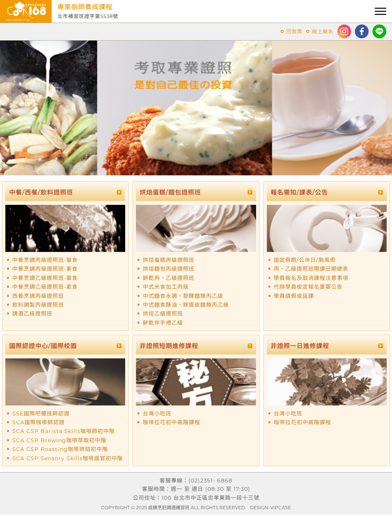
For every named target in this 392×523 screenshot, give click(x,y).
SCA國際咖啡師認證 (38, 422)
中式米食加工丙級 (166, 286)
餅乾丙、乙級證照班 (168, 278)
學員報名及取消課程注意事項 (311, 278)
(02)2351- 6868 (210, 480)
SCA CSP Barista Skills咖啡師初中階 (63, 431)
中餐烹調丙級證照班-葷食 (45, 260)
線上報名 (322, 31)
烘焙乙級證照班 (163, 313)
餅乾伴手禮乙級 (163, 322)
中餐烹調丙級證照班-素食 (45, 268)
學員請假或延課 (294, 296)
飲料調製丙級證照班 (38, 304)
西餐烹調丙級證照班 (38, 296)
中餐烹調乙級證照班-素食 (45, 286)
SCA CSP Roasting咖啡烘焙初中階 (60, 449)
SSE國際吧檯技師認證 (41, 413)
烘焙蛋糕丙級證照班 (168, 260)
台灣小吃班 (157, 413)
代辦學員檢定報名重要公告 (308, 286)
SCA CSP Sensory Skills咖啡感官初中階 (67, 458)
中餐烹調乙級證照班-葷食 (45, 278)
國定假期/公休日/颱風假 (305, 260)
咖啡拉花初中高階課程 (171, 422)
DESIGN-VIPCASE (270, 507)
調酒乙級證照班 (32, 313)
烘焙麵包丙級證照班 (168, 268)
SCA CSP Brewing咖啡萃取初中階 (59, 440)
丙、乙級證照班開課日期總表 (311, 268)
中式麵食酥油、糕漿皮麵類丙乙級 (186, 304)
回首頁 (294, 31)
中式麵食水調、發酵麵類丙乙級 (183, 296)
